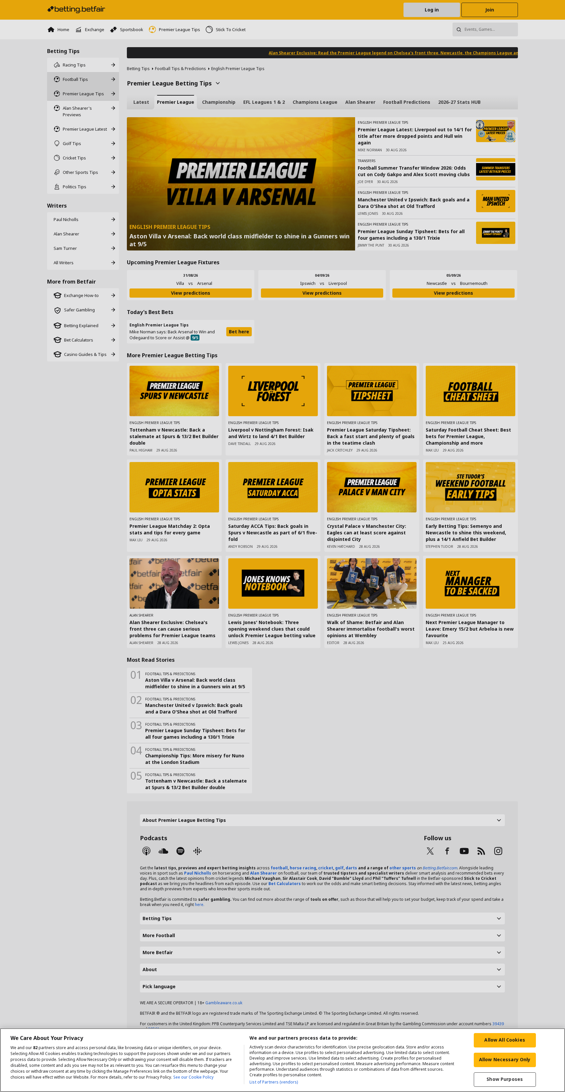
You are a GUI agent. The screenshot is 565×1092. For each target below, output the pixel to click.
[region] (282, 1060)
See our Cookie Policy (193, 1077)
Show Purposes (505, 1079)
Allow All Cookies (504, 1040)
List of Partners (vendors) (273, 1082)
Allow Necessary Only (505, 1059)
